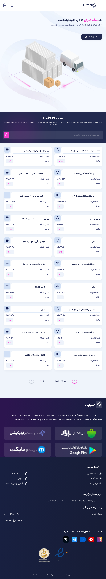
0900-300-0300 (12, 514)
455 (63, 381)
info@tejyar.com (13, 521)
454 (57, 381)
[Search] (6, 135)
